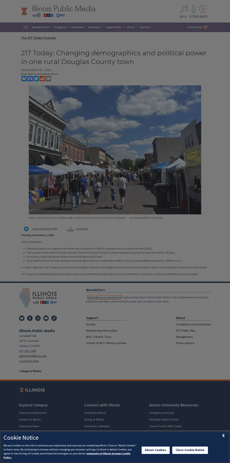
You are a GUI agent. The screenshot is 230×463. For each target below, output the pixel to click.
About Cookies (155, 450)
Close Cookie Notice (190, 450)
